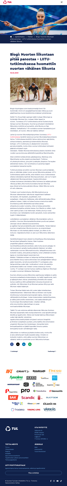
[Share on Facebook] (12, 344)
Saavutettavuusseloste (12, 455)
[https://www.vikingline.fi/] (34, 409)
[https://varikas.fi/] (49, 409)
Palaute (7, 451)
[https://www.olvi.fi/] (26, 384)
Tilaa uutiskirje (33, 473)
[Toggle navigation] (62, 2)
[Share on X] (18, 344)
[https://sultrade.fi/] (52, 397)
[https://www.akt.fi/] (9, 371)
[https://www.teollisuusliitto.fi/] (18, 403)
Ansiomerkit (38, 449)
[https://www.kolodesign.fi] (55, 378)
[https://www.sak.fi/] (13, 397)
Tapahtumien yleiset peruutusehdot (16, 457)
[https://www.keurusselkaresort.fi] (45, 378)
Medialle (8, 453)
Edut (36, 447)
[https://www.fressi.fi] (55, 371)
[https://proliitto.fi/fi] (25, 391)
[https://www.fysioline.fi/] (16, 378)
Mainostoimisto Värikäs (12, 483)
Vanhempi (51, 351)
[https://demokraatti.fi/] (39, 371)
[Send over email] (30, 344)
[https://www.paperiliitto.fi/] (11, 391)
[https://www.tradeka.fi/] (18, 409)
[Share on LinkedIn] (24, 344)
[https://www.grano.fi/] (32, 378)
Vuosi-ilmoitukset (40, 451)
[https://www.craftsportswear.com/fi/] (23, 371)
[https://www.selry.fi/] (40, 397)
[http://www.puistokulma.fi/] (40, 391)
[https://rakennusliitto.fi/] (56, 391)
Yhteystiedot (9, 449)
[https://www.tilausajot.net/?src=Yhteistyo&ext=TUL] (34, 403)
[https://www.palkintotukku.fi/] (53, 384)
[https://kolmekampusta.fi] (38, 384)
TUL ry (7, 447)
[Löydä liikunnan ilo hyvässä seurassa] (7, 2)
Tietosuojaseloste (11, 460)
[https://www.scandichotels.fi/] (28, 397)
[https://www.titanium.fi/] (49, 403)
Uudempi (14, 351)
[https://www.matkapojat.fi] (14, 384)
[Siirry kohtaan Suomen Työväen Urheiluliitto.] (11, 37)
